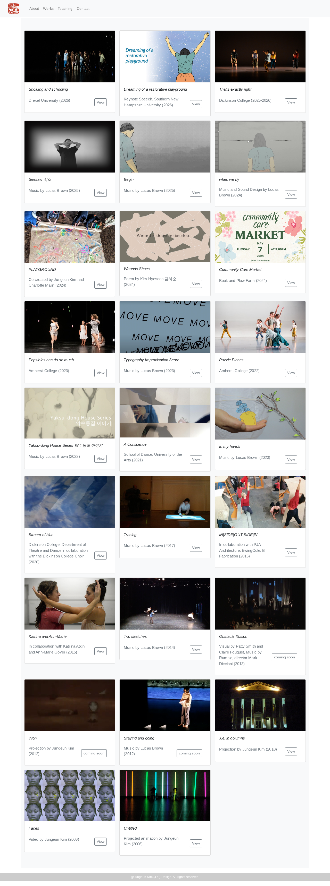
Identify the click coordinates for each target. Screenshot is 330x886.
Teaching (65, 8)
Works (48, 8)
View (100, 102)
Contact (83, 8)
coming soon (284, 657)
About (34, 8)
